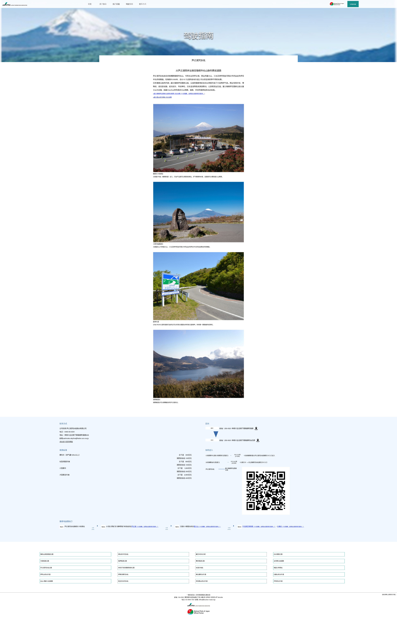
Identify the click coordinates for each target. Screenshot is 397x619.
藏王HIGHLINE (201, 554)
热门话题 (116, 4)
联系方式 (142, 4)
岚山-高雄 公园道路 (46, 581)
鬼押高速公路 (122, 561)
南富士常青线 (278, 568)
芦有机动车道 (278, 581)
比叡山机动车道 (279, 574)
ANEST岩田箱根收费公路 (126, 568)
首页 (89, 4)
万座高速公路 (44, 561)
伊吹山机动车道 (45, 574)
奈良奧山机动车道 (201, 581)
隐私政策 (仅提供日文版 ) (389, 594)
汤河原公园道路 (279, 561)
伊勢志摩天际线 (123, 574)
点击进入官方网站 (66, 441)
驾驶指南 (129, 4)
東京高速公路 (200, 561)
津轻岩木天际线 (123, 554)
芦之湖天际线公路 (46, 568)
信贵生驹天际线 (123, 581)
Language (353, 4)
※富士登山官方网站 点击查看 (162, 97)
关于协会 (102, 4)
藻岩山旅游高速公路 (46, 554)
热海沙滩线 (199, 568)
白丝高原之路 (278, 554)
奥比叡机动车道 (201, 574)
